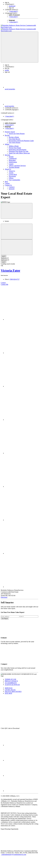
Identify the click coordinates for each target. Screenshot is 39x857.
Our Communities (14, 178)
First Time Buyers (14, 137)
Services (7, 153)
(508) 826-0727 (15, 277)
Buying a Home (14, 135)
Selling (7, 142)
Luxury (11, 162)
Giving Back (13, 173)
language (11, 187)
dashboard (12, 6)
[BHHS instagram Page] (20, 774)
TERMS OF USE (10, 677)
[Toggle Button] (19, 45)
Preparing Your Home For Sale (18, 149)
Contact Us (8, 183)
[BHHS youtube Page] (20, 789)
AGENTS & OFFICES (12, 683)
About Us (8, 167)
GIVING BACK (10, 688)
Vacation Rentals (14, 165)
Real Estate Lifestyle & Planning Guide (21, 139)
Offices (11, 176)
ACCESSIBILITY (11, 681)
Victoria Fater (10, 268)
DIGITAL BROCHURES (13, 690)
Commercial (12, 157)
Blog (6, 180)
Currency (12, 185)
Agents (11, 171)
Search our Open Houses (17, 132)
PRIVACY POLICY (11, 679)
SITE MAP (8, 691)
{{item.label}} (13, 11)
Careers (7, 181)
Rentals (11, 155)
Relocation (12, 158)
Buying (7, 133)
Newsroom (12, 174)
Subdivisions (13, 160)
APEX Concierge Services (17, 164)
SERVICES (8, 686)
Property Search (10, 130)
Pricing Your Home (15, 146)
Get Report (5, 617)
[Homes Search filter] (16, 245)
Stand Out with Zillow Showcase (19, 151)
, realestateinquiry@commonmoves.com (13, 853)
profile (7, 68)
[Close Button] (16, 230)
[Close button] (16, 209)
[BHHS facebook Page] (20, 743)
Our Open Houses (14, 140)
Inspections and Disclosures (17, 148)
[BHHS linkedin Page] (20, 758)
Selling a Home (14, 144)
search (4, 260)
